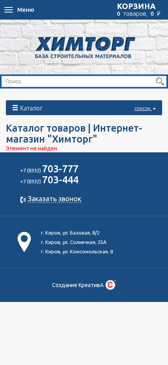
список (143, 108)
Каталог (85, 108)
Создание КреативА (78, 285)
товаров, (138, 9)
